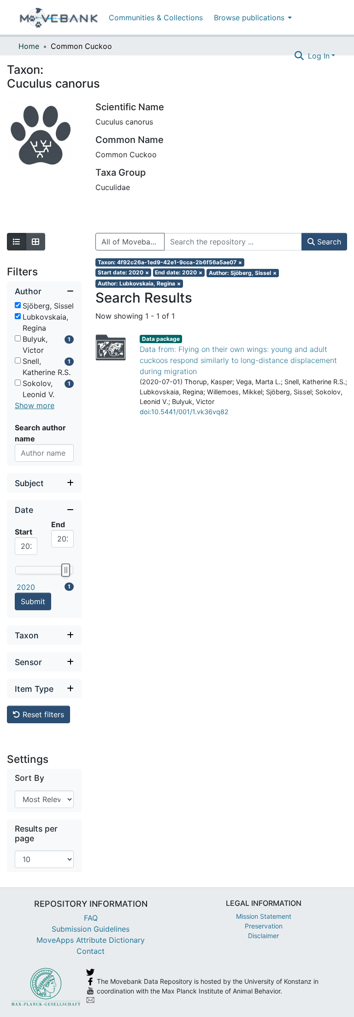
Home (28, 46)
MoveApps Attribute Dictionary (90, 940)
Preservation (264, 926)
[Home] (59, 17)
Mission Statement (263, 916)
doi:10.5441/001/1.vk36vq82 (184, 412)
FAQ (91, 917)
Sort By (29, 778)
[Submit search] (299, 55)
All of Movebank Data (133, 241)
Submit (33, 601)
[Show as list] (16, 241)
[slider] (65, 570)
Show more (34, 405)
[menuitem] (252, 17)
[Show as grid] (35, 241)
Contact (91, 951)
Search (328, 241)
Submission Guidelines (91, 929)
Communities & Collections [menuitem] (156, 17)
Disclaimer (263, 936)
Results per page (36, 833)
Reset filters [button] (42, 714)
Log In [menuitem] (319, 55)
